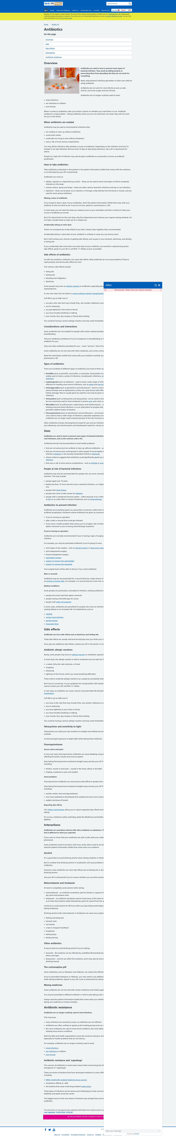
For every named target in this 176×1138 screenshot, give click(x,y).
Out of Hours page (66, 18)
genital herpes (52, 621)
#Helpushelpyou (113, 14)
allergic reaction (73, 286)
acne (90, 401)
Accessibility (65, 1135)
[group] (133, 710)
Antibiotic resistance (53, 57)
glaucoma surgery (98, 548)
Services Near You (86, 10)
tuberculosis (86, 1086)
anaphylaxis (49, 693)
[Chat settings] (155, 285)
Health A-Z (75, 10)
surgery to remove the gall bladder (60, 561)
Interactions (50, 53)
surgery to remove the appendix (59, 564)
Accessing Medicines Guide (113, 16)
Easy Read (115, 10)
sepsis (91, 384)
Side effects (50, 48)
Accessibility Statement (78, 1135)
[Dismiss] (160, 290)
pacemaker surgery (53, 558)
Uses (47, 44)
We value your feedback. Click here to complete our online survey (86, 1116)
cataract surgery (81, 548)
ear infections (51, 1051)
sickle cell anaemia (63, 602)
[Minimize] (159, 285)
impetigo (57, 454)
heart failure (61, 490)
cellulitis (94, 463)
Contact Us (90, 1135)
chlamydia (95, 454)
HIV (49, 499)
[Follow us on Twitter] (49, 1129)
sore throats (50, 1055)
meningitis (102, 384)
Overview (49, 40)
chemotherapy (96, 499)
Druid (137, 1134)
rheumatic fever (52, 624)
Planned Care (106, 10)
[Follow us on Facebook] (45, 1129)
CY (47, 10)
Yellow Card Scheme (56, 810)
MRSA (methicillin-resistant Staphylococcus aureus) (66, 1080)
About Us (57, 1135)
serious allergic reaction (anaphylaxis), (88, 293)
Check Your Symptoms (63, 10)
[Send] (159, 1131)
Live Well (96, 10)
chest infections (52, 1048)
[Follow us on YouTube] (53, 1129)
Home (46, 24)
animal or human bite (55, 581)
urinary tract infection (55, 617)
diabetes (79, 493)
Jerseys (52, 10)
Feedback (98, 1135)
